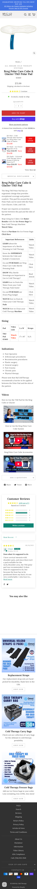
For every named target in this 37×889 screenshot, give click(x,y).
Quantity (18, 102)
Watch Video (7, 227)
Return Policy (18, 821)
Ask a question (18, 478)
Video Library (18, 850)
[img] (8, 545)
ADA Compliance (18, 854)
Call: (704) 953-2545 (18, 858)
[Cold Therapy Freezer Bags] (18, 768)
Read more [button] (7, 579)
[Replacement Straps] (18, 655)
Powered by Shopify (18, 887)
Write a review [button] (18, 525)
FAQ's (18, 806)
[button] (15, 91)
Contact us (18, 870)
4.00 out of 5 (24, 503)
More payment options (18, 124)
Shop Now (18, 689)
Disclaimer (18, 843)
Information (18, 847)
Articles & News (18, 828)
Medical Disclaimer (18, 176)
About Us (18, 839)
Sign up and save (18, 864)
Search (18, 809)
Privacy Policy (18, 824)
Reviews (18, 813)
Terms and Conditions (18, 832)
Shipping (10, 86)
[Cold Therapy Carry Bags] (18, 711)
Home (17, 62)
